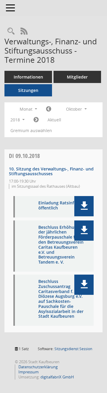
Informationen (28, 77)
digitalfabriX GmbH (57, 377)
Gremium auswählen (31, 130)
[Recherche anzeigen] (11, 31)
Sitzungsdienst (73, 348)
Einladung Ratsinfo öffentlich (57, 206)
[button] (84, 206)
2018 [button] (15, 120)
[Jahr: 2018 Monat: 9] (49, 109)
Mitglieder (77, 77)
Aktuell (54, 120)
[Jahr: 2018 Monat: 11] (36, 120)
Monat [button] (27, 109)
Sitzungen (28, 90)
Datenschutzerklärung (38, 366)
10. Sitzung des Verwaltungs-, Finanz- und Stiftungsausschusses (51, 171)
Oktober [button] (74, 109)
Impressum (28, 372)
